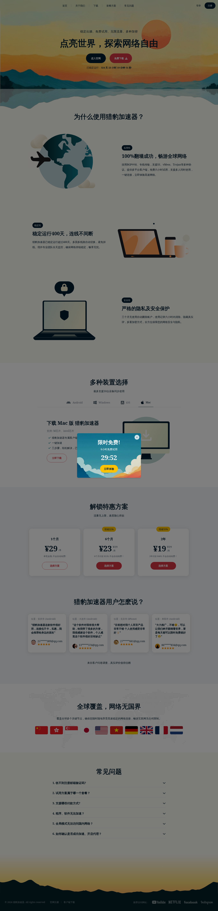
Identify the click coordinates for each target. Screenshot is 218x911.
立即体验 (109, 469)
